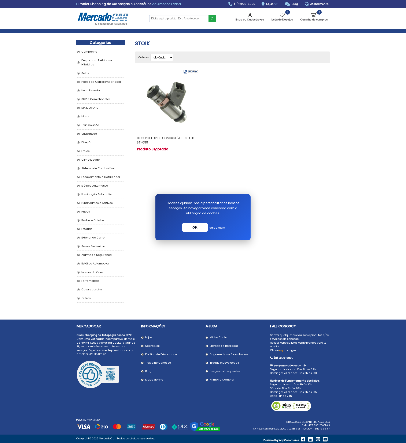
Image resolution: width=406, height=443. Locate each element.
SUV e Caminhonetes (96, 99)
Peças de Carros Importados (101, 82)
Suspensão (89, 134)
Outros (86, 298)
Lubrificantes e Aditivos (97, 203)
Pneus (85, 212)
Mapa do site (154, 380)
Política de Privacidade (161, 354)
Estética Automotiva (95, 263)
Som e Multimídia (93, 246)
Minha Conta (218, 337)
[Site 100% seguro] (205, 430)
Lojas (270, 3)
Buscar (212, 18)
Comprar (172, 124)
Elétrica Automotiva (94, 186)
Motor (85, 116)
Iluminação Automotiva (97, 194)
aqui (282, 350)
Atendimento (319, 4)
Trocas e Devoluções (224, 363)
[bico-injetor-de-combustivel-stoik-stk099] (167, 100)
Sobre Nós (152, 346)
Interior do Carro (92, 272)
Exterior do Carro (93, 238)
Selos (85, 73)
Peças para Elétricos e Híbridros (96, 62)
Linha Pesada (90, 90)
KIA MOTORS (89, 108)
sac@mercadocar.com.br (290, 365)
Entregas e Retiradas (224, 346)
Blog (294, 4)
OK (195, 227)
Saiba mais (217, 228)
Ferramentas (90, 281)
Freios (85, 151)
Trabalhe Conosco (158, 363)
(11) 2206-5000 (244, 4)
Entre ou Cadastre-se (250, 19)
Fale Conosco (283, 326)
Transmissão (90, 125)
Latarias (86, 229)
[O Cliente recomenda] (106, 375)
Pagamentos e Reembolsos (229, 354)
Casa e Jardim (91, 289)
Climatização (90, 160)
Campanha (89, 52)
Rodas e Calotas (92, 220)
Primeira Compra (222, 380)
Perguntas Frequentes (225, 371)
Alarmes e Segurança (96, 255)
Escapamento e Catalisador (100, 177)
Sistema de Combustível (98, 168)
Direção (86, 142)
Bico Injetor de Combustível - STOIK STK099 (165, 140)
